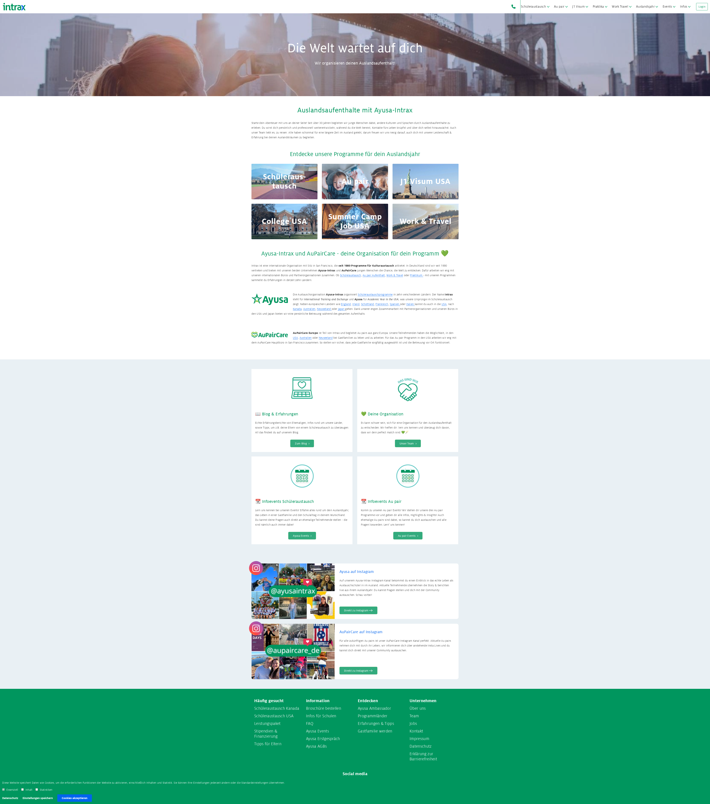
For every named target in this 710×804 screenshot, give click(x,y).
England (346, 304)
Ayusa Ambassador (374, 708)
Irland (355, 304)
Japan (341, 308)
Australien (309, 308)
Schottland (367, 304)
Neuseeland (324, 308)
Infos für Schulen (321, 716)
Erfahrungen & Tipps (376, 723)
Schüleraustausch (533, 6)
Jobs (413, 723)
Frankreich (382, 304)
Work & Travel (394, 275)
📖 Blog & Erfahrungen (276, 414)
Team (414, 716)
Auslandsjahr (645, 6)
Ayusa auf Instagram (356, 572)
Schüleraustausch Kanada (276, 708)
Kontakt (416, 731)
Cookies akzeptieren (74, 798)
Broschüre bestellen (323, 708)
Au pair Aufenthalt (374, 275)
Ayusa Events (317, 731)
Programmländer (372, 716)
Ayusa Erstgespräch (323, 739)
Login (702, 6)
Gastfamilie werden (375, 731)
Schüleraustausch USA (273, 716)
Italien (410, 304)
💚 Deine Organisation (382, 414)
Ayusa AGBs (316, 746)
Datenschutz (10, 798)
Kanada (297, 308)
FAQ (309, 723)
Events (667, 6)
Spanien (395, 304)
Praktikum (416, 275)
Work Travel (620, 6)
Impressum (419, 739)
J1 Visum (578, 6)
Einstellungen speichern (38, 798)
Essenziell (12, 789)
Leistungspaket (267, 723)
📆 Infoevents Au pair (381, 501)
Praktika (598, 6)
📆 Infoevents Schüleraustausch (284, 501)
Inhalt (29, 789)
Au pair (559, 6)
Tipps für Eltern (267, 744)
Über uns (418, 708)
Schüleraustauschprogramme (375, 294)
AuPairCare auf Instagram (361, 632)
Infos (683, 6)
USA (444, 304)
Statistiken (46, 789)
